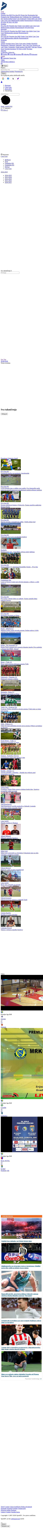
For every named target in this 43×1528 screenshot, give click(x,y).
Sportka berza (15, 1512)
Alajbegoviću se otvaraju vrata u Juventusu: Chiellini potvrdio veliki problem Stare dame (20, 1267)
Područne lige (5, 17)
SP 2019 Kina (29, 27)
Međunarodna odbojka (11, 38)
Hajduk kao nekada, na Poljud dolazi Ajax (16, 1241)
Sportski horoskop (10, 49)
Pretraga (13, 1510)
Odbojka (26, 54)
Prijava (5, 66)
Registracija (19, 71)
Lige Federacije (22, 19)
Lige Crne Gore (6, 20)
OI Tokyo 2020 (21, 49)
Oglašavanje (22, 1508)
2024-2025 (8, 89)
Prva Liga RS (5, 31)
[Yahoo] (18, 78)
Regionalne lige (33, 15)
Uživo (5, 110)
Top (5, 359)
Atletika (28, 43)
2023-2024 (8, 177)
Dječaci (7, 167)
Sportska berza (10, 43)
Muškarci (8, 160)
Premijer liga (13, 26)
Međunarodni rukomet (11, 33)
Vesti (2, 11)
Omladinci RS (9, 163)
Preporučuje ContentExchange (32, 1379)
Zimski (3, 43)
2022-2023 (8, 179)
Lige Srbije (38, 19)
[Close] (1, 1522)
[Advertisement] (21, 132)
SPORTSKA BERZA (8, 62)
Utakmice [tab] (11, 458)
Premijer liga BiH (6, 15)
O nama (6, 1507)
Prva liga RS (16, 15)
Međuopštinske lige (16, 17)
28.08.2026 (4, 361)
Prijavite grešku (6, 1510)
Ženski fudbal (8, 19)
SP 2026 (15, 22)
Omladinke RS (9, 165)
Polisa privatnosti (26, 1507)
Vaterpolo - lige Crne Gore (24, 45)
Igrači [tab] (16, 458)
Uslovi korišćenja (15, 1507)
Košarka (18, 54)
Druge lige (24, 15)
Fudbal (5, 54)
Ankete (8, 1512)
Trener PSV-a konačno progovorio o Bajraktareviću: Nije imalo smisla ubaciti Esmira (20, 1348)
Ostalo (20, 26)
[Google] (3, 78)
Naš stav (34, 47)
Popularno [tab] (4, 458)
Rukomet (34, 54)
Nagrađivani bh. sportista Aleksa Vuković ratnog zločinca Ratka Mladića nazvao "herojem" (19, 1295)
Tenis (17, 43)
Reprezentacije (29, 20)
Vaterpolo (12, 45)
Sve (2, 359)
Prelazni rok (38, 20)
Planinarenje (5, 45)
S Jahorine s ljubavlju (7, 52)
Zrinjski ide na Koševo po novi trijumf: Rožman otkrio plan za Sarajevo (21, 1321)
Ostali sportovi (20, 47)
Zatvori (4, 1524)
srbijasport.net (15, 1519)
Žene (6, 161)
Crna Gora (8, 87)
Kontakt (15, 1508)
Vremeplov (11, 47)
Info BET (28, 47)
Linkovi (3, 1512)
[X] (13, 79)
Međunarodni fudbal (17, 20)
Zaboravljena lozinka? (8, 71)
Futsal (14, 19)
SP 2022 (9, 22)
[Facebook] (8, 78)
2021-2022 (8, 181)
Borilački (34, 43)
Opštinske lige (27, 17)
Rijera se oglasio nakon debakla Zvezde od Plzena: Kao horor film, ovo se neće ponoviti (20, 1375)
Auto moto (22, 43)
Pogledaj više (5, 1170)
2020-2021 (8, 182)
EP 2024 (3, 22)
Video (6, 47)
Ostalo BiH (30, 19)
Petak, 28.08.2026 (6, 106)
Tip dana (29, 49)
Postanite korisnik (6, 1508)
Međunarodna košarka (8, 27)
